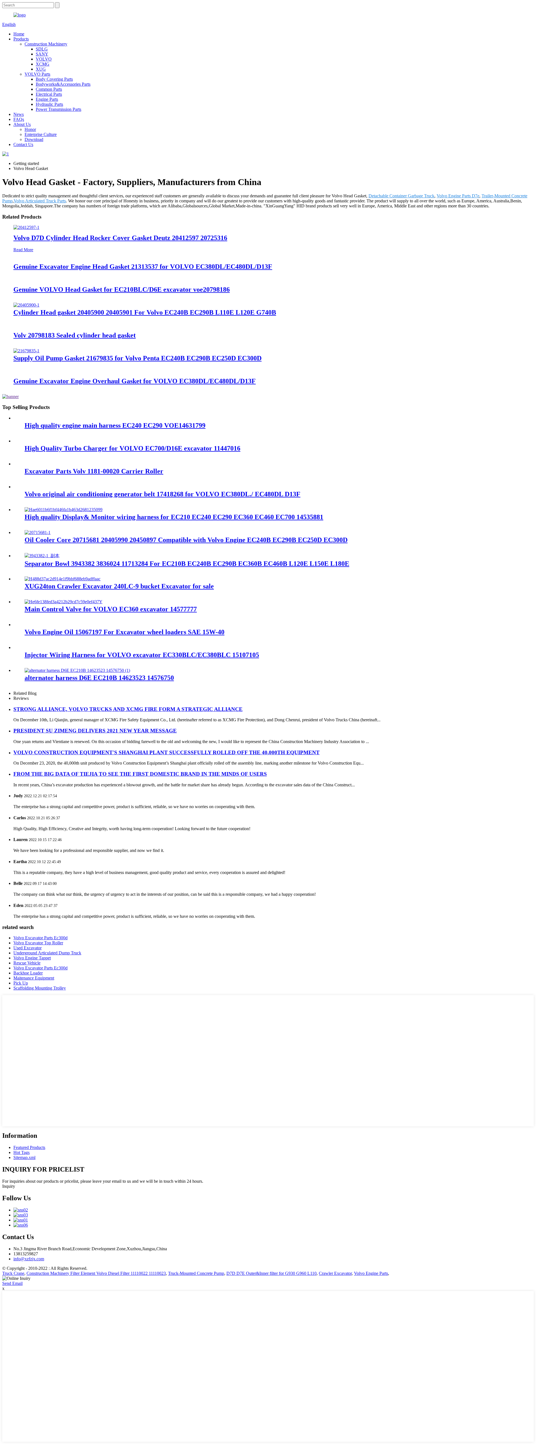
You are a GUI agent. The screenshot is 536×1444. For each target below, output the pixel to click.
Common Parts (49, 89)
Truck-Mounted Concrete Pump (196, 1273)
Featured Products (29, 1147)
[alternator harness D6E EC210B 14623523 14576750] (77, 670)
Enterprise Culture (41, 134)
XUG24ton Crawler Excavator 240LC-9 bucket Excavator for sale (119, 586)
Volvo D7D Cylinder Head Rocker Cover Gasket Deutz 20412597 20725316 (120, 237)
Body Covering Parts (54, 79)
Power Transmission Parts (58, 109)
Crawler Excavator (335, 1273)
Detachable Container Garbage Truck (401, 195)
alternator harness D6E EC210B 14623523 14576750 (99, 677)
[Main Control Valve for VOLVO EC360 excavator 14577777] (63, 601)
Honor (30, 129)
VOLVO (44, 59)
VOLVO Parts (37, 74)
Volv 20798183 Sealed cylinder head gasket (74, 335)
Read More (23, 249)
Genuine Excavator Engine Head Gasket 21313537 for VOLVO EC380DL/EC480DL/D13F (142, 266)
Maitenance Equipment (33, 978)
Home (18, 34)
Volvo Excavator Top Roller (38, 942)
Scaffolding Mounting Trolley (39, 988)
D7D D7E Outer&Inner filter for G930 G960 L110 (271, 1273)
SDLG (42, 49)
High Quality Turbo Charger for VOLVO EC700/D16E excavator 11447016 (132, 448)
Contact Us (23, 144)
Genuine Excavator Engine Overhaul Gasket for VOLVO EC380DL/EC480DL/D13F (134, 381)
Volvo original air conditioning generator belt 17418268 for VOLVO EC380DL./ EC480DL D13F (162, 494)
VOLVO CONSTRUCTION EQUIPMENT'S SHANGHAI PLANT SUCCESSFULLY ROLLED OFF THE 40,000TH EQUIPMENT (166, 752)
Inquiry (8, 1186)
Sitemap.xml (24, 1157)
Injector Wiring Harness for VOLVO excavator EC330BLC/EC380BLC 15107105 (142, 654)
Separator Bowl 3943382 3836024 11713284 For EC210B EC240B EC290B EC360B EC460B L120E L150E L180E (187, 563)
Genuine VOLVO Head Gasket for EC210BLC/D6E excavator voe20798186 (121, 289)
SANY (42, 54)
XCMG (42, 64)
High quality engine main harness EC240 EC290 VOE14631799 (115, 425)
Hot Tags (21, 1152)
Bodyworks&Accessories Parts (63, 84)
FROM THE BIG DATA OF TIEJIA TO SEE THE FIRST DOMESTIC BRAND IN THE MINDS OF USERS (140, 774)
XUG (41, 69)
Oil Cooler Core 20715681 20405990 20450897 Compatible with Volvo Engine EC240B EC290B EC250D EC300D (186, 539)
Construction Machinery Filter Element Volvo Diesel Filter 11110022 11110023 (96, 1273)
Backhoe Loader (28, 973)
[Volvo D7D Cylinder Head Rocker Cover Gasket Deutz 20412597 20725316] (26, 227)
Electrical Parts (49, 94)
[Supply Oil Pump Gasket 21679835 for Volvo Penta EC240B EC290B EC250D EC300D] (26, 350)
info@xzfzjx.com (28, 1258)
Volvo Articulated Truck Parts (40, 200)
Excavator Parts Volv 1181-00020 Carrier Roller (94, 471)
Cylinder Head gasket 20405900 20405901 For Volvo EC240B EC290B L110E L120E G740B (144, 312)
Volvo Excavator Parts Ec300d (40, 937)
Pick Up (20, 983)
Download (34, 139)
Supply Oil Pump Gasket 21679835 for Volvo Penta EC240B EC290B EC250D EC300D (137, 358)
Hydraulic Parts (49, 104)
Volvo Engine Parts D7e (458, 195)
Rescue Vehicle (26, 963)
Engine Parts (47, 99)
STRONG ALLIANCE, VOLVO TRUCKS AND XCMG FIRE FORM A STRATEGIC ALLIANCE (128, 709)
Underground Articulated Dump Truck (47, 952)
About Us (22, 124)
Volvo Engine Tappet (32, 958)
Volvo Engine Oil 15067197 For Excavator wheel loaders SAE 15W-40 (124, 632)
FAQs (18, 119)
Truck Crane (13, 1273)
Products (21, 39)
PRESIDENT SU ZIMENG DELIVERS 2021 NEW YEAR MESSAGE (95, 731)
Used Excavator (27, 947)
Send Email (12, 1283)
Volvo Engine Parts (371, 1273)
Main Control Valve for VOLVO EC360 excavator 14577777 (111, 609)
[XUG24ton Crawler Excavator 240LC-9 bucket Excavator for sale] (62, 578)
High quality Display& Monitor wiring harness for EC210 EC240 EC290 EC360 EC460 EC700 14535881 (174, 517)
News (18, 114)
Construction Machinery (46, 44)
